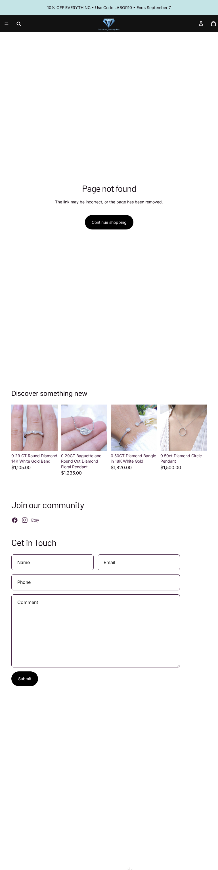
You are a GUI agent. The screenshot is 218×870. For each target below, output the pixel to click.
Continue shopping (109, 222)
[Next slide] (51, 427)
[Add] (49, 442)
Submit (24, 678)
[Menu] (6, 23)
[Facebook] (14, 520)
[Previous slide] (17, 427)
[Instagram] (24, 520)
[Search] (18, 24)
